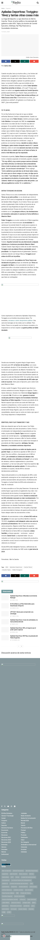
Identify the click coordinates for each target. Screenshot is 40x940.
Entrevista (4, 844)
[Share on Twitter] (15, 61)
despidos (14, 886)
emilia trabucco (7, 890)
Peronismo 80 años (26, 828)
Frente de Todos (25, 893)
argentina (5, 874)
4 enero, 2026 (14, 632)
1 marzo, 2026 (14, 624)
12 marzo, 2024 (5, 31)
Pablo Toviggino (17, 570)
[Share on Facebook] (5, 61)
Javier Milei (5, 902)
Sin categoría (25, 842)
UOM (3, 912)
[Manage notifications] (4, 935)
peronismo (5, 909)
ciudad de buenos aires (28, 877)
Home (2, 8)
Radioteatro (24, 837)
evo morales (28, 890)
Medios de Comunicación (28, 818)
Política (23, 832)
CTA (31, 883)
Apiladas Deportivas (16, 567)
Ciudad (3, 818)
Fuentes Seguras (7, 896)
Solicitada (24, 852)
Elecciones (4, 835)
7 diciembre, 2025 (15, 640)
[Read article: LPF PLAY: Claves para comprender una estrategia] (5, 613)
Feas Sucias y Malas (8, 893)
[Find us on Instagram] (11, 806)
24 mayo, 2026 (14, 600)
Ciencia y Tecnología (7, 815)
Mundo (23, 823)
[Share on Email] (34, 61)
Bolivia (31, 874)
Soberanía (24, 847)
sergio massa (23, 909)
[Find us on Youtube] (8, 806)
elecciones (33, 886)
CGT (12, 877)
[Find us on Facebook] (1, 806)
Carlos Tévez (28, 567)
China (17, 877)
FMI (17, 893)
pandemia (5, 905)
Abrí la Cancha (6, 870)
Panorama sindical (16, 905)
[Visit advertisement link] (20, 583)
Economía (4, 832)
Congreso (4, 820)
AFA (7, 567)
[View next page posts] (21, 646)
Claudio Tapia (6, 570)
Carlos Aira (5, 877)
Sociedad (23, 849)
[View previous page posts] (18, 646)
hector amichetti (19, 896)
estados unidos (18, 890)
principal (13, 909)
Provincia (23, 835)
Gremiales (4, 849)
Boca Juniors (23, 874)
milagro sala (26, 902)
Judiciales (24, 813)
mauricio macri (16, 902)
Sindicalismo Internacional (28, 844)
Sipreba (31, 909)
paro (33, 905)
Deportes (8, 8)
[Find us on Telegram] (14, 806)
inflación (22, 899)
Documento (4, 830)
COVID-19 (5, 883)
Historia (3, 852)
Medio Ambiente (26, 815)
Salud (22, 840)
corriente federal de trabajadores (21, 880)
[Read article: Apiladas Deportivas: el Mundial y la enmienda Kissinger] (5, 597)
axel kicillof (13, 874)
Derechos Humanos (7, 828)
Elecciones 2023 (6, 840)
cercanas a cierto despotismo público (20, 320)
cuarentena (5, 886)
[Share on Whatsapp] (24, 61)
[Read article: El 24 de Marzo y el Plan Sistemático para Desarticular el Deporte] (5, 605)
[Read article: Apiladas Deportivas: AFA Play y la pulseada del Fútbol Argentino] (5, 637)
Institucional (4, 854)
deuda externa (23, 886)
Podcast (23, 830)
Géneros (3, 847)
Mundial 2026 (25, 820)
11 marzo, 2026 (15, 616)
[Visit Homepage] (20, 3)
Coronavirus (5, 880)
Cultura (3, 823)
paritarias (26, 905)
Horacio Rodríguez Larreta (10, 899)
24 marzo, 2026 (15, 608)
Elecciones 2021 (6, 837)
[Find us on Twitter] (5, 806)
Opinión (23, 825)
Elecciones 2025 (6, 842)
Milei (33, 902)
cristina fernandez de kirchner (19, 883)
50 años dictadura (6, 813)
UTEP (9, 912)
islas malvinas (32, 899)
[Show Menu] (2, 3)
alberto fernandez (18, 870)
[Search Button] (38, 3)
